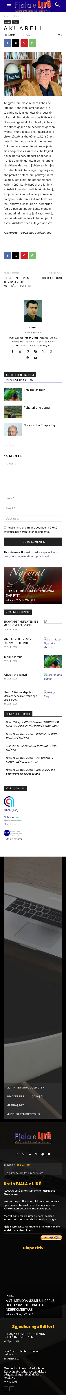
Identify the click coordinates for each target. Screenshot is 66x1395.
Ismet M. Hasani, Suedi (19, 734)
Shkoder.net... (12, 1194)
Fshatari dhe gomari (38, 407)
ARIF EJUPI (12, 746)
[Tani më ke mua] (13, 394)
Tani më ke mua (34, 390)
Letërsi (15, 16)
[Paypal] (29, 351)
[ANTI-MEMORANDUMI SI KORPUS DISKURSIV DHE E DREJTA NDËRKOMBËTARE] (33, 1285)
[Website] (52, 351)
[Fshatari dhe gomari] (13, 412)
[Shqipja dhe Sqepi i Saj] (13, 429)
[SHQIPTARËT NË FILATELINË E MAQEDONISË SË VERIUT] (53, 626)
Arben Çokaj (11, 810)
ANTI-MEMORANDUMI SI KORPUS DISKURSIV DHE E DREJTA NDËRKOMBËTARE (30, 1305)
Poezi (15, 22)
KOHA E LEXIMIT (52, 278)
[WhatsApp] (32, 43)
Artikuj (10, 1296)
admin (11, 34)
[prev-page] (6, 443)
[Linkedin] (29, 1154)
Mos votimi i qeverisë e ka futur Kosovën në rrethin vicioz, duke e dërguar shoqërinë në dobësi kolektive (25, 1373)
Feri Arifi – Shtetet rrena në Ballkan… (21, 1353)
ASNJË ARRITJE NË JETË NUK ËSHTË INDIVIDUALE (24, 1335)
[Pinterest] (24, 43)
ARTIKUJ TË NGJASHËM (20, 375)
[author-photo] (33, 322)
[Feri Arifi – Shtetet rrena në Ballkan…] (56, 1355)
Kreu (6, 16)
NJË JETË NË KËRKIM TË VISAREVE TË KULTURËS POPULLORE (18, 282)
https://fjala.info (33, 332)
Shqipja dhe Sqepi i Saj (39, 425)
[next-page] (12, 443)
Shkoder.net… (12, 824)
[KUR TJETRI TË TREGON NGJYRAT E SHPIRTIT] (53, 643)
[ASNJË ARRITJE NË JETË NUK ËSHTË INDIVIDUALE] (56, 1338)
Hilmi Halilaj (13, 722)
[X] (15, 43)
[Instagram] (22, 351)
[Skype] (37, 351)
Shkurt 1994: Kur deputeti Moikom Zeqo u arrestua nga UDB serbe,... (20, 696)
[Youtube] (37, 358)
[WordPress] (29, 358)
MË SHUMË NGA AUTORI (20, 380)
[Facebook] (7, 43)
